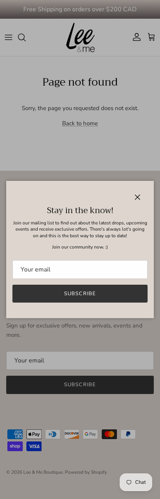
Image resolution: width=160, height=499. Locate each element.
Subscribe (80, 293)
